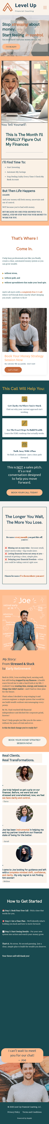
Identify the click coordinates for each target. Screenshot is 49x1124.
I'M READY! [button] (11, 46)
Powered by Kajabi (24, 1118)
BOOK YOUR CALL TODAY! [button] (24, 492)
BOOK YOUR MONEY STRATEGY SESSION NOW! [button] (25, 741)
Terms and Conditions (32, 1112)
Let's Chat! (13, 370)
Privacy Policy (14, 1112)
